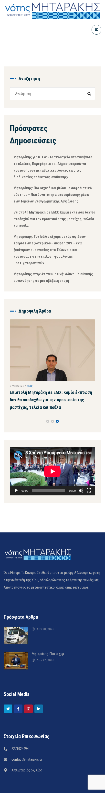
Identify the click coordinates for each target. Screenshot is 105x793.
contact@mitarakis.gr (26, 771)
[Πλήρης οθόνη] (88, 502)
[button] (47, 433)
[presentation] (12, 433)
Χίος (30, 382)
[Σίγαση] (81, 502)
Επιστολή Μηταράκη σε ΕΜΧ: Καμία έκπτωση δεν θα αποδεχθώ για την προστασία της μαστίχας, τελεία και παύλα (54, 219)
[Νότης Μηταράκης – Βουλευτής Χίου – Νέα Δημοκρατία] (52, 10)
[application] (52, 483)
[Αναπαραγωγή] (16, 502)
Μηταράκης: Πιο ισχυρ (48, 665)
